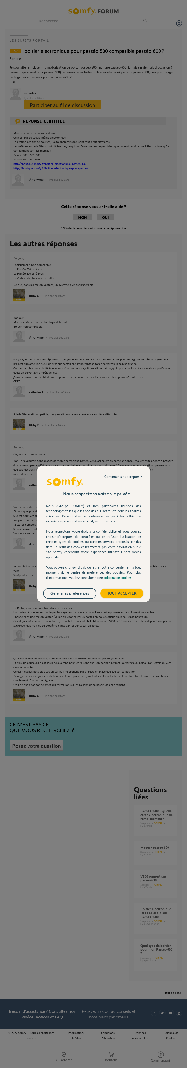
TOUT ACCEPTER (122, 593)
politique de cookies (117, 577)
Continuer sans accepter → (123, 476)
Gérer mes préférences (69, 593)
